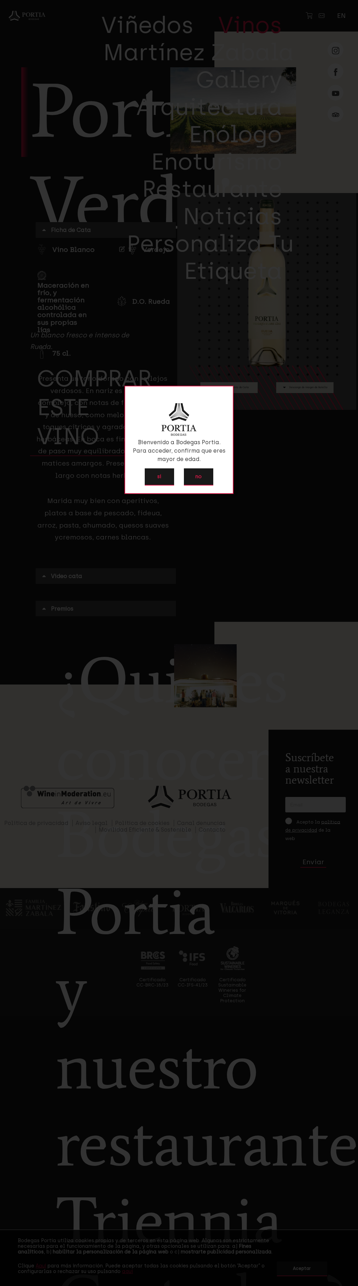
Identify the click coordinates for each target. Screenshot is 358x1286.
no (198, 476)
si (159, 476)
